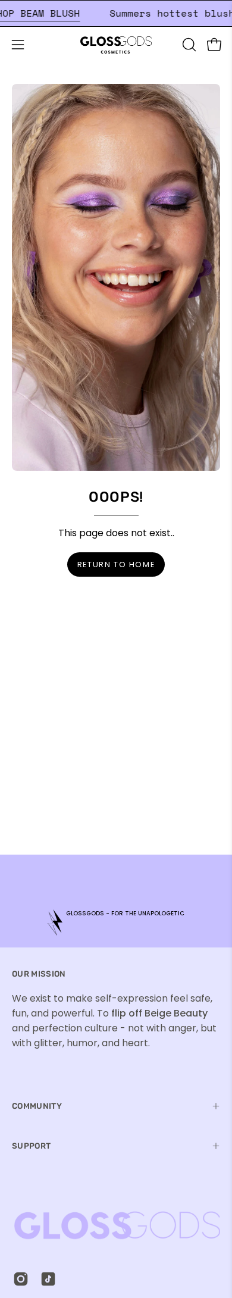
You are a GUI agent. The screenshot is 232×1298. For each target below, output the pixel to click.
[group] (116, 922)
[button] (188, 44)
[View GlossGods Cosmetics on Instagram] (21, 1279)
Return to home (116, 564)
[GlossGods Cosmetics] (116, 45)
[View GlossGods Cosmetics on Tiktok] (48, 1279)
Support (31, 1145)
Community (37, 1106)
